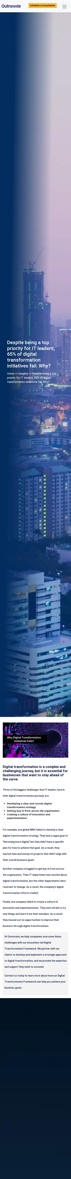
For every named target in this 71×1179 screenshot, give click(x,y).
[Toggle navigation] (64, 6)
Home (10, 373)
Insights (23, 373)
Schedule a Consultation (42, 5)
